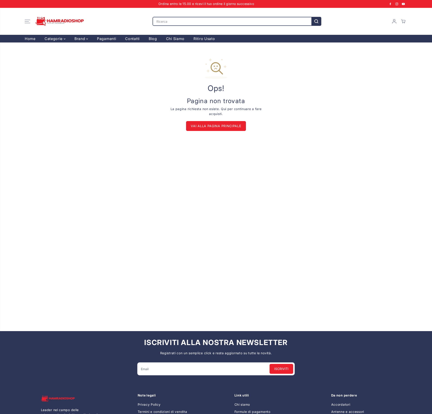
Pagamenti (106, 38)
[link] (71, 398)
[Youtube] (403, 4)
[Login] (394, 21)
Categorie (54, 38)
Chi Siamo (175, 38)
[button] (27, 21)
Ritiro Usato (204, 38)
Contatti (132, 38)
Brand (80, 38)
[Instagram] (397, 4)
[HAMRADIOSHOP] (59, 21)
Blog (153, 38)
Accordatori (340, 404)
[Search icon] (316, 21)
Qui (223, 109)
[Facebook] (390, 4)
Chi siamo (242, 404)
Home (30, 38)
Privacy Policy (149, 404)
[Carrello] (403, 21)
